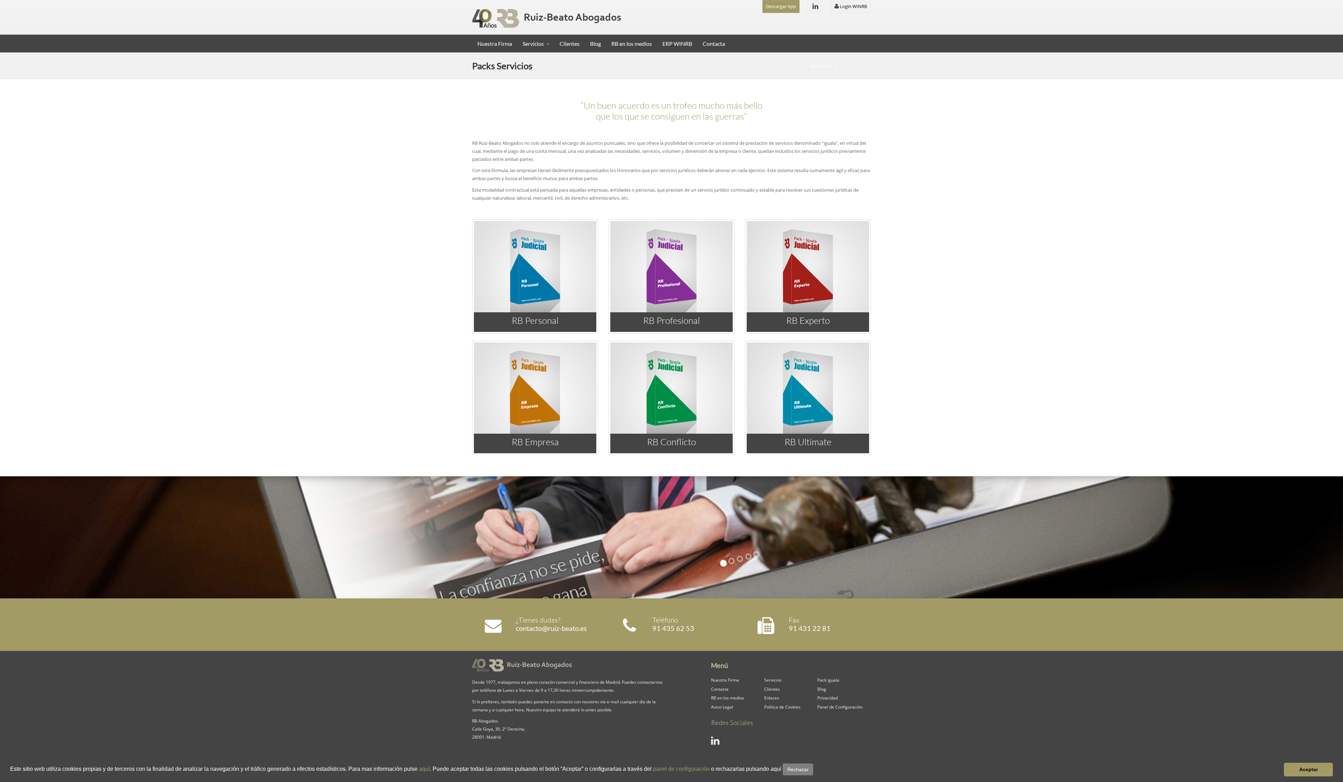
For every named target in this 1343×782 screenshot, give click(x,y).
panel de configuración (681, 769)
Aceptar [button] (1308, 769)
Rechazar (798, 769)
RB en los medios (631, 43)
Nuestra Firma (494, 43)
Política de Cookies (782, 707)
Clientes (570, 43)
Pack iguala (828, 680)
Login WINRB (853, 6)
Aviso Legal (722, 707)
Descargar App (781, 6)
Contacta (714, 43)
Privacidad (827, 698)
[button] (816, 770)
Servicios (533, 43)
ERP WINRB (677, 43)
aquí (424, 769)
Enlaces (771, 698)
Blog (595, 43)
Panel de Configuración (839, 707)
